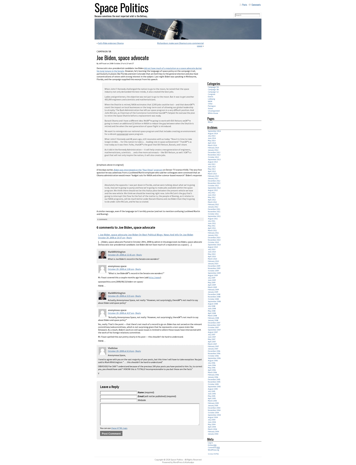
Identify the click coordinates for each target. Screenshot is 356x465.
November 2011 (214, 212)
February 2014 (213, 148)
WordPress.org (213, 450)
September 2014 (214, 131)
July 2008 (211, 306)
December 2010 (214, 238)
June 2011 (212, 223)
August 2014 (213, 133)
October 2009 (213, 271)
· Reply (129, 237)
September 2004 (214, 415)
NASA (210, 101)
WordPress (178, 462)
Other (210, 104)
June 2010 (212, 252)
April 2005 (212, 398)
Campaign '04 (213, 87)
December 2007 (214, 323)
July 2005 (211, 391)
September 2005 (214, 387)
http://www (154, 277)
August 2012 (213, 190)
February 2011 (213, 233)
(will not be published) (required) (157, 396)
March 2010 (212, 259)
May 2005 (211, 396)
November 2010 (214, 240)
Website (142, 400)
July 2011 (211, 221)
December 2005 (214, 379)
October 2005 (213, 384)
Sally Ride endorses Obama (111, 43)
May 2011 (211, 226)
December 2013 (214, 152)
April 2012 (212, 200)
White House (213, 113)
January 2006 (213, 377)
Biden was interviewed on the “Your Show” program (138, 169)
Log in (210, 443)
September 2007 (214, 330)
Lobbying (211, 99)
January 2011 (213, 235)
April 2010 (212, 256)
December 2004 (214, 408)
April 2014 (212, 143)
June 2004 (212, 422)
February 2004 (213, 431)
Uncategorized (214, 111)
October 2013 (213, 157)
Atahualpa (189, 462)
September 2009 (214, 273)
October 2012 (213, 185)
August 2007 (213, 332)
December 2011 (214, 209)
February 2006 (213, 375)
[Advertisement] (230, 59)
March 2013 (212, 174)
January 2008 (213, 320)
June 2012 (212, 195)
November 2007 (214, 325)
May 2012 (211, 197)
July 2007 (211, 335)
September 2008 (214, 301)
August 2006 (213, 361)
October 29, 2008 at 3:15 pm (121, 296)
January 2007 (213, 349)
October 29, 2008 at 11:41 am (121, 254)
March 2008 (212, 316)
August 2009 (213, 275)
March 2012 (212, 202)
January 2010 (213, 264)
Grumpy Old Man (213, 454)
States (210, 108)
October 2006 (213, 356)
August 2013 (213, 162)
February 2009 (213, 290)
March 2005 (212, 401)
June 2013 (212, 167)
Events (210, 97)
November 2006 (214, 353)
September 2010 (214, 245)
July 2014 (211, 136)
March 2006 (212, 372)
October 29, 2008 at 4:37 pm (121, 313)
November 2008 (214, 297)
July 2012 (211, 193)
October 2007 (213, 327)
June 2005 (212, 394)
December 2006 (214, 351)
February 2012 (213, 204)
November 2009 (214, 268)
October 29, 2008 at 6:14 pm (121, 351)
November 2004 (214, 410)
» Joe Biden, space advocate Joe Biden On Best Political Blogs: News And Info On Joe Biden (145, 234)
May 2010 (211, 254)
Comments (256, 4)
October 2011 (213, 214)
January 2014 (213, 150)
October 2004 (213, 413)
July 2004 (211, 420)
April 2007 (212, 342)
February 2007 (213, 346)
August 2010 (213, 247)
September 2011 (214, 216)
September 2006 (214, 358)
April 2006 (212, 370)
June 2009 (212, 280)
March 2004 (212, 429)
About (210, 122)
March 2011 (212, 230)
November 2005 (214, 382)
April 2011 (212, 228)
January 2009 (213, 292)
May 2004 (211, 424)
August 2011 (213, 219)
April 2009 (212, 285)
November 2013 (214, 155)
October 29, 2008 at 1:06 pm (121, 269)
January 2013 (213, 178)
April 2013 (212, 171)
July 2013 (211, 164)
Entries (212, 445)
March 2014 (212, 145)
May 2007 (211, 339)
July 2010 (211, 249)
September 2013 (214, 159)
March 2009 (212, 287)
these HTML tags (119, 428)
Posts (244, 4)
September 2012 (214, 188)
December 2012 (214, 181)
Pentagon (212, 106)
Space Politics (177, 459)
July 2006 (211, 363)
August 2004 (213, 417)
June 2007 (212, 337)
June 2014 (212, 138)
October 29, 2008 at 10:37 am (111, 237)
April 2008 (212, 313)
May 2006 (211, 368)
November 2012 (214, 183)
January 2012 (213, 207)
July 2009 (211, 278)
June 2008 (212, 308)
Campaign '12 (213, 92)
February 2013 (213, 176)
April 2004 (212, 427)
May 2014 (211, 141)
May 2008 (211, 311)
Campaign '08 (104, 51)
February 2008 (213, 318)
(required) (146, 392)
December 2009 (214, 266)
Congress (211, 94)
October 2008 (213, 299)
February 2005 (213, 403)
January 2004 (213, 434)
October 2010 (213, 242)
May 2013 (211, 169)
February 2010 (213, 261)
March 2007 (212, 344)
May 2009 (211, 282)
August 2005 (213, 389)
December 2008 (214, 294)
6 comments (102, 219)
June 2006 (212, 365)
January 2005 (213, 405)
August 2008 (213, 304)
